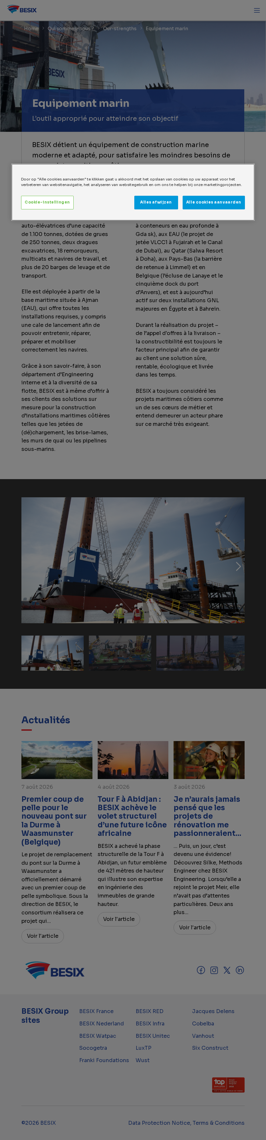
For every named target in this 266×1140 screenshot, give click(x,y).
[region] (133, 192)
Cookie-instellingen (47, 202)
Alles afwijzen (156, 202)
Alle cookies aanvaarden (213, 202)
